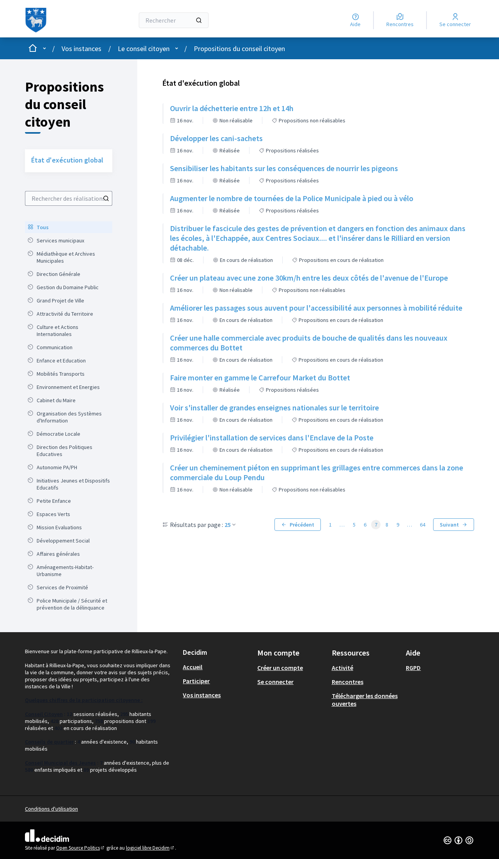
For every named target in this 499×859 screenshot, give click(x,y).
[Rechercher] (199, 20)
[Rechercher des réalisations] (106, 198)
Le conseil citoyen (144, 48)
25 (228, 524)
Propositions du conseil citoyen (239, 48)
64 (422, 524)
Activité (342, 668)
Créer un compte (280, 668)
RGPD (413, 668)
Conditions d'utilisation (51, 808)
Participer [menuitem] (196, 681)
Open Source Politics (80, 848)
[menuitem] (68, 227)
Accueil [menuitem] (192, 667)
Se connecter (275, 682)
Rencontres (347, 682)
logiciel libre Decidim (150, 848)
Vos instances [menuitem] (202, 695)
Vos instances (81, 48)
